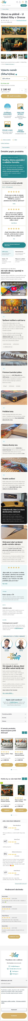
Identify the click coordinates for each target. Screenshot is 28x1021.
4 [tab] (15, 769)
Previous (23, 732)
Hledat (24, 5)
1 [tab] (11, 769)
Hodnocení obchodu (14, 889)
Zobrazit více (14, 937)
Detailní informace (9, 64)
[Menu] (26, 2)
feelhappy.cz (15, 974)
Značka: (5, 143)
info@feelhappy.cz (19, 628)
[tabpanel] (7, 752)
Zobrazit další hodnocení (20, 883)
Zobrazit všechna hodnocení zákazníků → (12, 244)
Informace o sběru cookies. (8, 1001)
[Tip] (7, 790)
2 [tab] (12, 769)
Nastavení (14, 1010)
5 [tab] (16, 769)
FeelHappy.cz (15, 971)
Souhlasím (14, 1015)
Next (26, 732)
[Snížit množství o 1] (26, 91)
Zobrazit (7, 765)
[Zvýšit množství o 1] (26, 89)
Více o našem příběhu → (8, 693)
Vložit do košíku (15, 96)
